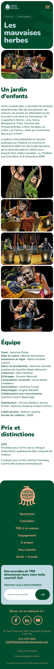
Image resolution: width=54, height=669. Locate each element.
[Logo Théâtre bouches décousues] (12, 7)
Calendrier (27, 521)
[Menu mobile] (47, 6)
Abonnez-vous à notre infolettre (23, 585)
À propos (27, 542)
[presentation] (42, 594)
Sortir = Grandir (27, 557)
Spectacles (27, 514)
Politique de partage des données (27, 656)
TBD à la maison (27, 528)
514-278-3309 (26, 638)
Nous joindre (27, 550)
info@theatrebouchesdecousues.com (27, 641)
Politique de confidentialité (27, 651)
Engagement (27, 535)
